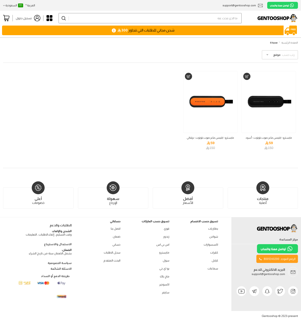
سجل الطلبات (112, 252)
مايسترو (164, 252)
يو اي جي (164, 268)
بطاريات (213, 228)
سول (166, 260)
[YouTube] (241, 291)
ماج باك (164, 276)
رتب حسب (288, 54)
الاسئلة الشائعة (61, 268)
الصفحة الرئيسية (289, 42)
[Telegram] (254, 291)
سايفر (165, 292)
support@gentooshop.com (268, 274)
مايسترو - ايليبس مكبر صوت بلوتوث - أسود (269, 137)
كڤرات (214, 252)
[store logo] (270, 18)
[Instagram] (293, 291)
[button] (30, 5)
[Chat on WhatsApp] (282, 5)
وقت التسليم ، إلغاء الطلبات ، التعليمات (49, 234)
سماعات (213, 268)
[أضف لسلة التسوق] (246, 76)
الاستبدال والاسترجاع (58, 244)
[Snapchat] (267, 291)
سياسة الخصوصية (60, 263)
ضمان (116, 236)
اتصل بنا (115, 228)
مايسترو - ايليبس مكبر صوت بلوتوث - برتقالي (210, 137)
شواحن (213, 236)
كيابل (215, 260)
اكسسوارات (211, 244)
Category (49, 18)
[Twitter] (280, 291)
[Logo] (277, 232)
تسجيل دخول (24, 18)
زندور (166, 236)
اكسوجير (164, 284)
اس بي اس (162, 244)
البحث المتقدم (112, 260)
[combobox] (150, 18)
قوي (166, 228)
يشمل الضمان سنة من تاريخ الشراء (50, 253)
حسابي (116, 244)
